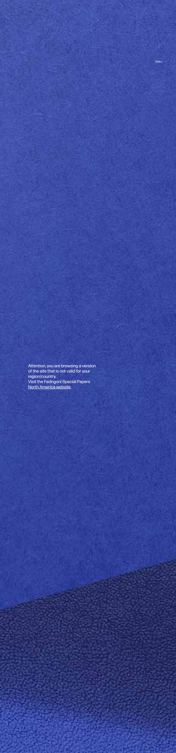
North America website (49, 387)
